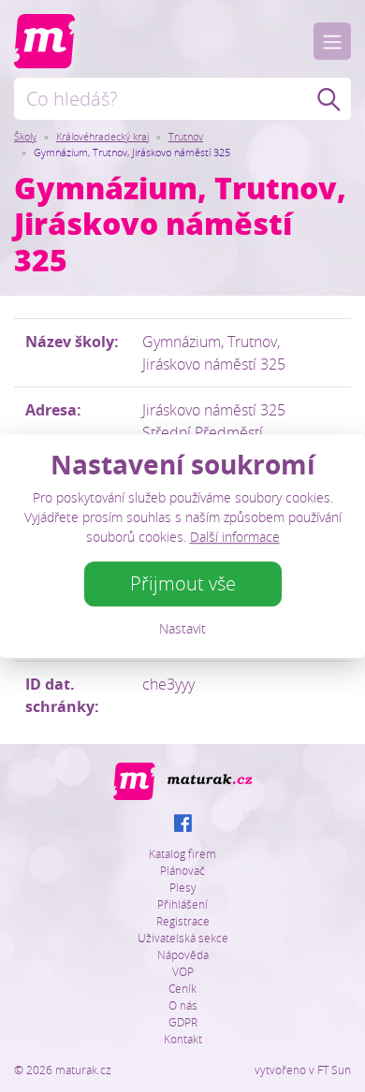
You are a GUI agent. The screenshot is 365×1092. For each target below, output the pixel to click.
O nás (182, 1004)
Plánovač (182, 870)
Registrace (183, 920)
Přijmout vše (183, 583)
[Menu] (332, 41)
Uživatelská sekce (183, 937)
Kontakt (183, 1038)
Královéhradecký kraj (102, 136)
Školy (25, 136)
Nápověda (183, 954)
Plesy (183, 887)
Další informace (235, 537)
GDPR (182, 1021)
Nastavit (182, 628)
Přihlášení (182, 903)
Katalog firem (182, 853)
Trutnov (185, 136)
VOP (183, 971)
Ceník (182, 988)
